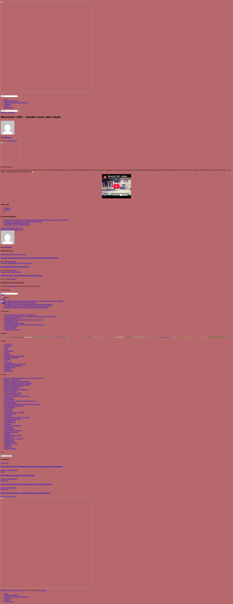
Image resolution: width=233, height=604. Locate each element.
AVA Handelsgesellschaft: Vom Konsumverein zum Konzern (23, 320)
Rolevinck (12, 261)
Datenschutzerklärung (11, 101)
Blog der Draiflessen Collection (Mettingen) (18, 383)
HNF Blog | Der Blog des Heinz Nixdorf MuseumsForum (22, 404)
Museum (194, 337)
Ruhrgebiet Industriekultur (12, 425)
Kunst (6, 349)
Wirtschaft (18, 272)
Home (6, 99)
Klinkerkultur (8, 409)
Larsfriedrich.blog (10, 414)
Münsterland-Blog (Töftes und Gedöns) (16, 417)
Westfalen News (9, 367)
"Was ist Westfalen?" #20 (12, 318)
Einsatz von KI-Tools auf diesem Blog (16, 102)
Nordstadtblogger (10, 420)
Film (45, 337)
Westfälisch (120, 337)
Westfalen (128, 337)
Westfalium (8, 445)
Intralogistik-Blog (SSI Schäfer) (14, 406)
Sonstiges (7, 359)
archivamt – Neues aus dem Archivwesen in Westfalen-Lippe (24, 378)
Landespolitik (8, 351)
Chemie (71, 337)
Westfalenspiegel (10, 442)
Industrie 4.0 (51, 337)
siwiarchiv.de (8, 427)
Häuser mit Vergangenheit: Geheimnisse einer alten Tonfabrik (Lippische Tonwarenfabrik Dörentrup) (36, 220)
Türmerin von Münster (11, 432)
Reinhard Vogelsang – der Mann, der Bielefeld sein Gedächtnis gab (26, 307)
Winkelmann (107, 337)
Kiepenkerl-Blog (9, 407)
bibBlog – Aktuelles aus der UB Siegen (16, 381)
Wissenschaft (8, 371)
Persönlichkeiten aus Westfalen (14, 356)
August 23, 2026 (6, 470)
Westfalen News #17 (11, 321)
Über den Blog (9, 107)
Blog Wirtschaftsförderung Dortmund (16, 389)
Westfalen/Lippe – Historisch (13, 439)
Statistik (206, 337)
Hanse (167, 337)
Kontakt (6, 106)
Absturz (74, 337)
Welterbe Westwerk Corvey (13, 435)
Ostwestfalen (28, 337)
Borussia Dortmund (187, 337)
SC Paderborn (173, 337)
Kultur (10, 254)
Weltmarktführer (138, 337)
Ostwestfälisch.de (10, 422)
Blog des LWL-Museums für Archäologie (17, 384)
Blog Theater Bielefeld (11, 388)
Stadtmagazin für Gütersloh (13, 430)
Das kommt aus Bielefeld (12, 394)
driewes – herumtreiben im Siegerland (16, 396)
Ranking (42, 337)
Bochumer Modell (10, 328)
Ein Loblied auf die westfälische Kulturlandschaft (17, 475)
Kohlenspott (8, 411)
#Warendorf (13, 141)
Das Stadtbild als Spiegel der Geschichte (15, 267)
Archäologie (9, 337)
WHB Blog (7, 447)
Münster (94, 337)
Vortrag (114, 337)
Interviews (7, 346)
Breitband (58, 337)
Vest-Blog (7, 434)
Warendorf (180, 337)
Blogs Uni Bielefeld (10, 391)
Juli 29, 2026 (5, 488)
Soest (203, 337)
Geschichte (4, 254)
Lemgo (225, 337)
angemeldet (11, 286)
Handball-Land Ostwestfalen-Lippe (12, 229)
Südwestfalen (148, 337)
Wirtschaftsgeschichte (215, 337)
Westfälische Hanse (10, 443)
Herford (78, 337)
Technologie (8, 362)
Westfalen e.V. (9, 437)
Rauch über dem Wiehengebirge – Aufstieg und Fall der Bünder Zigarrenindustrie (30, 316)
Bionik (81, 337)
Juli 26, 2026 (5, 496)
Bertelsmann (162, 337)
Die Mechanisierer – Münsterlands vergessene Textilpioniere (21, 275)
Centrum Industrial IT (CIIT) (13, 393)
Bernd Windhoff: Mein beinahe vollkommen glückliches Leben (24, 324)
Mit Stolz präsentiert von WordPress (12, 590)
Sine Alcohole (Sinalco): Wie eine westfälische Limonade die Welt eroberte (28, 304)
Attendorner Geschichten (12, 380)
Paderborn (37, 337)
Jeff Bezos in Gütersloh (11, 329)
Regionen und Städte (7, 112)
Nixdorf (111, 337)
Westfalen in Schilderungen (24, 263)
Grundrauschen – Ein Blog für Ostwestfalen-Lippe (20, 401)
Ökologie (7, 354)
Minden (157, 337)
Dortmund (89, 337)
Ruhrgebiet (229, 337)
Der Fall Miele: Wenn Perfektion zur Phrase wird (19, 315)
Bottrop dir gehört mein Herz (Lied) (12, 228)
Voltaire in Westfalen (11, 326)
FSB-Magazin (8, 398)
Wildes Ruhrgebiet (10, 448)
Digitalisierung (101, 337)
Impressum (7, 104)
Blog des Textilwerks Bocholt (13, 386)
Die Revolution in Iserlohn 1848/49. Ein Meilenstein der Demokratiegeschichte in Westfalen (33, 301)
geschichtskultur (9, 399)
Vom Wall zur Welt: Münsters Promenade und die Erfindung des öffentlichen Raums (29, 258)
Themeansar (43, 590)
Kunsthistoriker (3, 337)
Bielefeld (199, 337)
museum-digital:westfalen (12, 419)
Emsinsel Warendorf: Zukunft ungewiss (16, 223)
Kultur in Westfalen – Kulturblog (14, 412)
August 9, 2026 (6, 479)
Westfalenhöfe (9, 440)
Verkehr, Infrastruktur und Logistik (15, 364)
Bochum (84, 337)
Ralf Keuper (7, 137)
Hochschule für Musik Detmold (14, 323)
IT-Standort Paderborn (18, 337)
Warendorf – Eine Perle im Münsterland (17, 225)
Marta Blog (7, 416)
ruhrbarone (7, 424)
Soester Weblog (9, 429)
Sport (6, 361)
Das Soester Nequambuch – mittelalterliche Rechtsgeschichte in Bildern (27, 306)
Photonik (67, 337)
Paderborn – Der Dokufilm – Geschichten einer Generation (23, 221)
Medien (6, 353)
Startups (63, 337)
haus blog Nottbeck (10, 402)
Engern (154, 337)
